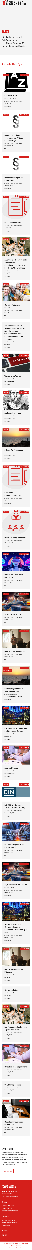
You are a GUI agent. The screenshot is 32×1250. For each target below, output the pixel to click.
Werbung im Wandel (13, 376)
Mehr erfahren (8, 1171)
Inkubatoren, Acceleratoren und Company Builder (15, 729)
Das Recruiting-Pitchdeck (15, 538)
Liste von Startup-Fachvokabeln (12, 97)
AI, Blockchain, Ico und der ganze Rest (15, 886)
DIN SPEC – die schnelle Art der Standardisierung (14, 806)
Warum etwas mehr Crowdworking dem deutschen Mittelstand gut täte (15, 928)
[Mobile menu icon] (28, 2)
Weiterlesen (7, 106)
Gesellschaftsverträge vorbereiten (13, 1123)
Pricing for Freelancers (14, 450)
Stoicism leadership (12, 413)
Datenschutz (19, 1248)
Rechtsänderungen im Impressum (13, 179)
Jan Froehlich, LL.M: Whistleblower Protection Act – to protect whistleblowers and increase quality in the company (15, 332)
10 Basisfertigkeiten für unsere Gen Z (14, 846)
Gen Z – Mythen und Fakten (13, 306)
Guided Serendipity (12, 223)
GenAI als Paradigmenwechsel (13, 494)
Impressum (12, 1248)
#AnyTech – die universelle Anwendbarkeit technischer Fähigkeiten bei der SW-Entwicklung (15, 264)
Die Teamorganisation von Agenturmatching (15, 1028)
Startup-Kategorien (12, 768)
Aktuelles (5, 75)
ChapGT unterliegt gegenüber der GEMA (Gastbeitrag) (13, 138)
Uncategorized (7, 670)
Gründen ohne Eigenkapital (16, 1067)
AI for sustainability (12, 614)
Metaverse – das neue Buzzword (13, 576)
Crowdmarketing (11, 990)
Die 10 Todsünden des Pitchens (13, 970)
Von (16, 101)
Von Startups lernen (12, 1085)
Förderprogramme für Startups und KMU (13, 690)
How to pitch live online (14, 652)
